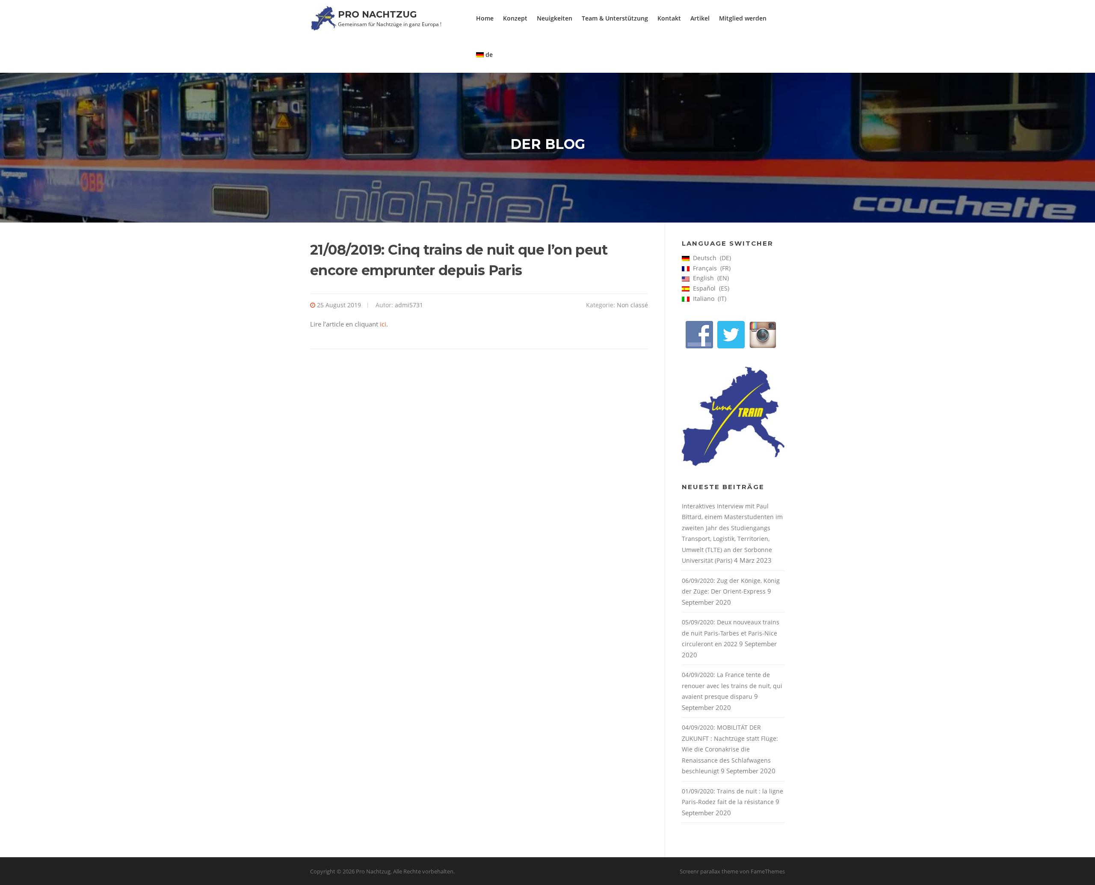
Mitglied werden (742, 18)
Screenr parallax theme (709, 871)
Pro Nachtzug (377, 14)
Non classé (632, 305)
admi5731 (409, 305)
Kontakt (669, 18)
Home (485, 18)
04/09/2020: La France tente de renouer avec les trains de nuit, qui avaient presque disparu (732, 686)
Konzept (515, 18)
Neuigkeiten (554, 18)
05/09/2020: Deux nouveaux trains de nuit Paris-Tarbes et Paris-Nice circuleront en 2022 (730, 633)
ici (383, 324)
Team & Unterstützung (615, 18)
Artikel (700, 18)
